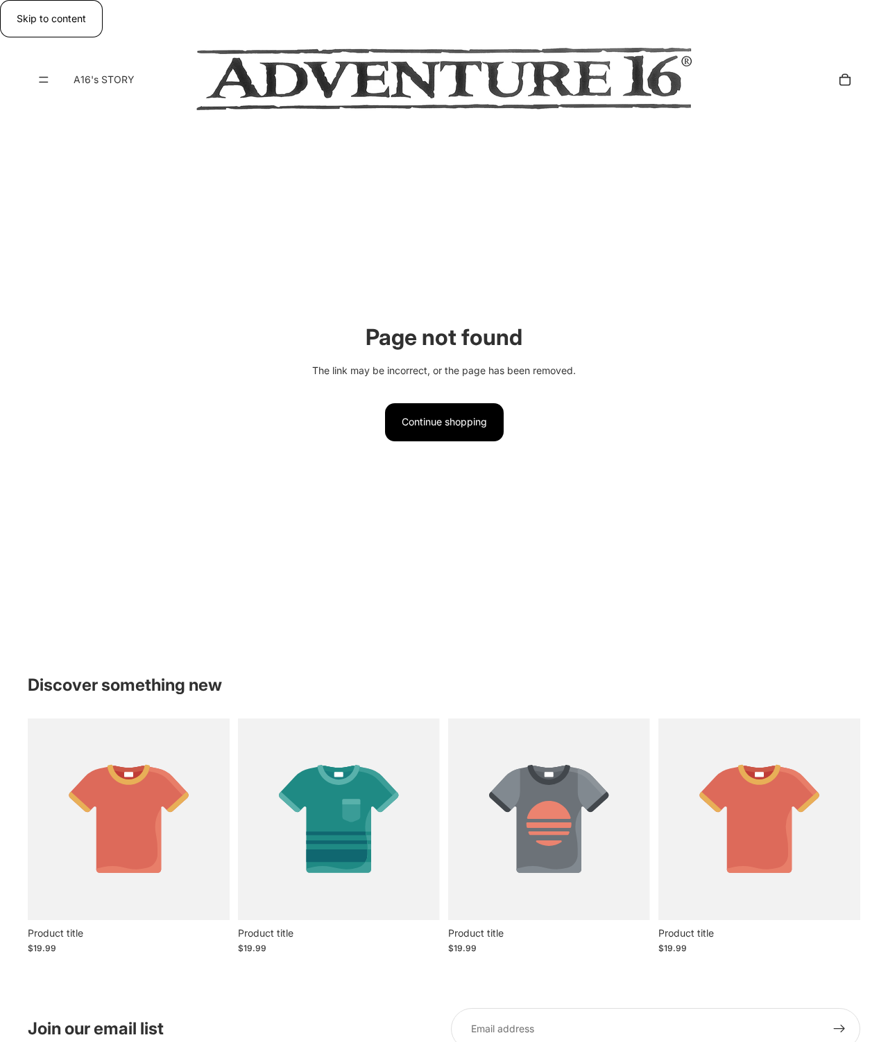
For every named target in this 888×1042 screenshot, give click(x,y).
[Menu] (44, 80)
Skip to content (51, 18)
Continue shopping (444, 421)
